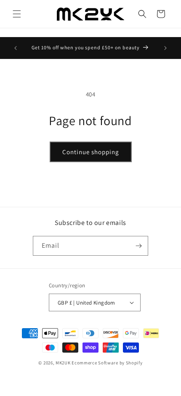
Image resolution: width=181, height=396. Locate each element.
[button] (17, 14)
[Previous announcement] (15, 48)
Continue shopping (90, 152)
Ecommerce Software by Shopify (107, 363)
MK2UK (63, 363)
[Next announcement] (165, 48)
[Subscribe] (138, 246)
